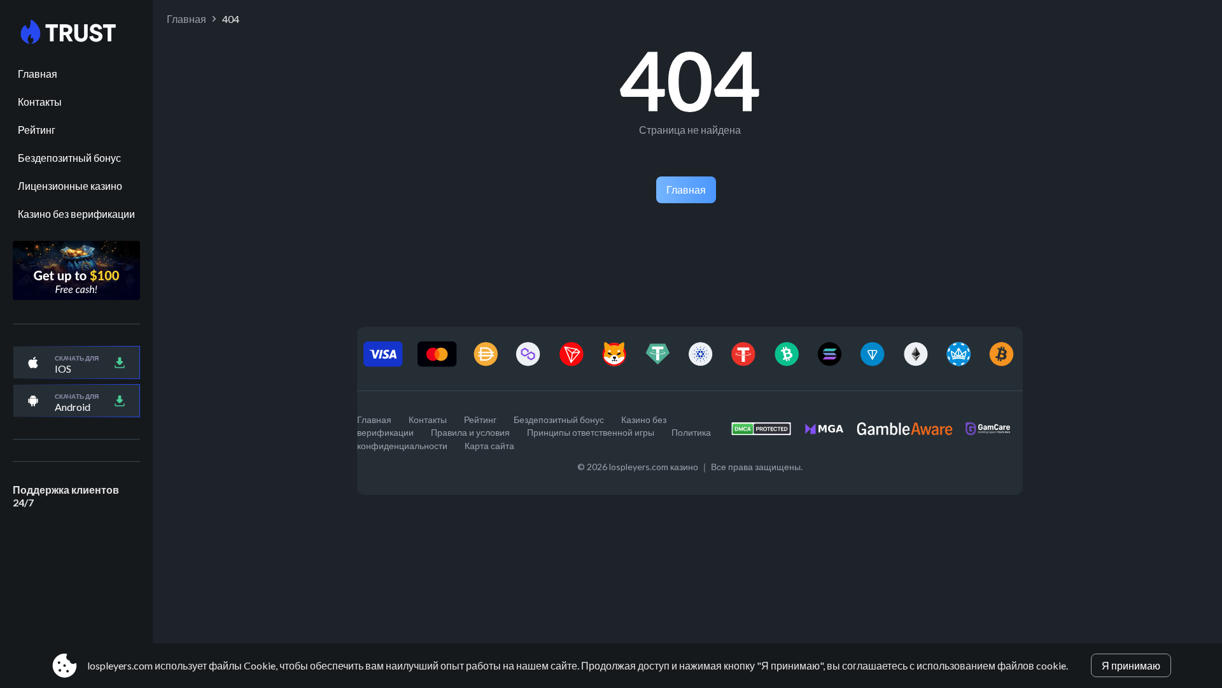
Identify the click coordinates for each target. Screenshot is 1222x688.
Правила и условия (470, 432)
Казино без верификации (76, 214)
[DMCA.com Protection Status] (767, 432)
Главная (37, 74)
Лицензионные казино (70, 186)
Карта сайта (489, 445)
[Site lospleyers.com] (76, 32)
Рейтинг (36, 130)
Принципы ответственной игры (590, 432)
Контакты (40, 102)
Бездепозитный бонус (69, 158)
